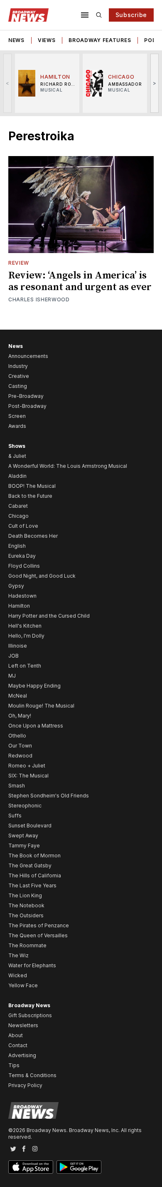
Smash (16, 785)
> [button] (155, 83)
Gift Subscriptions (30, 1015)
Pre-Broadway (26, 396)
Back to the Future (30, 496)
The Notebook (26, 905)
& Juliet (17, 456)
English (17, 546)
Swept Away (23, 835)
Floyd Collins (24, 566)
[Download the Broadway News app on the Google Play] (78, 1167)
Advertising (22, 1055)
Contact (17, 1045)
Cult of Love (23, 526)
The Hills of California (34, 875)
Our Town (20, 745)
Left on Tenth (24, 666)
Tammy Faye (24, 845)
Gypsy (16, 586)
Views (47, 40)
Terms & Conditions (32, 1075)
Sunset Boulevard (30, 825)
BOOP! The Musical (32, 486)
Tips (14, 1065)
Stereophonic (25, 805)
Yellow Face (23, 985)
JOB (13, 656)
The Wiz (18, 955)
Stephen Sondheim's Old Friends (48, 795)
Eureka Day (22, 556)
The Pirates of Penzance (38, 925)
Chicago (18, 516)
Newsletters (23, 1025)
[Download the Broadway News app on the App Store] (30, 1167)
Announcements (28, 356)
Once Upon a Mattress (35, 726)
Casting (17, 386)
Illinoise (17, 646)
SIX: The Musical (28, 775)
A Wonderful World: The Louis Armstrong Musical (67, 466)
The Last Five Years (32, 885)
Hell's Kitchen (25, 626)
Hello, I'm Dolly (26, 636)
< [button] (8, 83)
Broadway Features (100, 40)
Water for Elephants (32, 965)
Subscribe (131, 14)
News (16, 40)
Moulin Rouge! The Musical (41, 706)
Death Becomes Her (33, 536)
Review (18, 263)
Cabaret (18, 506)
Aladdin (17, 476)
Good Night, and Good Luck (42, 576)
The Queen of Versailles (38, 935)
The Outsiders (26, 915)
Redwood (20, 755)
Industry (18, 366)
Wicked (17, 975)
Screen (17, 416)
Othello (17, 736)
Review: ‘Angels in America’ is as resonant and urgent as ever (80, 281)
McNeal (17, 696)
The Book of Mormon (34, 855)
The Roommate (27, 945)
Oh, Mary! (19, 716)
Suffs (15, 815)
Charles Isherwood (39, 299)
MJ (12, 676)
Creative (18, 376)
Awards (17, 426)
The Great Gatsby (30, 865)
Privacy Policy (25, 1085)
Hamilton (19, 606)
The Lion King (25, 895)
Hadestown (22, 596)
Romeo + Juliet (26, 765)
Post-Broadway (27, 406)
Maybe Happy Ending (34, 686)
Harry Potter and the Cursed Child (49, 616)
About (15, 1035)
